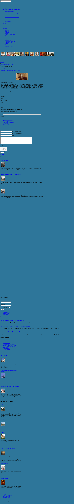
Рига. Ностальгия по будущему (8, 448)
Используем (7, 35)
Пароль (3, 304)
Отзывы (4, 19)
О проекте (5, 28)
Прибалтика (3, 70)
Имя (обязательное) (16, 131)
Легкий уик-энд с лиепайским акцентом (10, 386)
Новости (8, 46)
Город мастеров (4, 355)
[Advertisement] (37, 4)
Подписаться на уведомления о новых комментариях (13, 145)
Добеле (2, 432)
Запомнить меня (5, 307)
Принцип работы (8, 42)
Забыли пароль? (6, 312)
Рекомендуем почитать (10, 34)
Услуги (6, 43)
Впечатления (8, 21)
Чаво (6, 44)
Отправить (2, 154)
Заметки (4, 23)
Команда (7, 31)
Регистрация (5, 314)
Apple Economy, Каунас (7, 120)
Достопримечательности (12, 9)
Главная (4, 8)
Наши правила (8, 36)
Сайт (13, 135)
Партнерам (7, 39)
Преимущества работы (10, 41)
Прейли (2, 404)
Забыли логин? (6, 313)
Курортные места (9, 16)
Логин (2, 301)
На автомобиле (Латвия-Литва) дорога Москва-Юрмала (13, 331)
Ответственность (8, 37)
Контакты (7, 32)
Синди (2, 419)
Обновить (2, 151)
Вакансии (7, 30)
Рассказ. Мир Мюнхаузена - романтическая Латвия (12, 320)
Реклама (7, 33)
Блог (6, 48)
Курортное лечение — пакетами (8, 186)
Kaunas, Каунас (6, 124)
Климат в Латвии (4, 160)
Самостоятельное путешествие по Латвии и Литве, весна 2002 (15, 326)
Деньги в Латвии (4, 463)
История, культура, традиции (11, 25)
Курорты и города (12, 13)
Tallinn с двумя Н (4, 478)
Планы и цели (8, 40)
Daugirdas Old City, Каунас (8, 122)
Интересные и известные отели (12, 17)
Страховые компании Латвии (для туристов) (11, 174)
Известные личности (9, 11)
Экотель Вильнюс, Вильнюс (7, 68)
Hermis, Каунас (6, 123)
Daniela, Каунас (6, 121)
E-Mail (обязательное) (17, 133)
